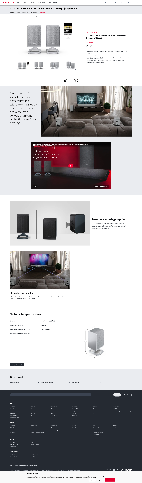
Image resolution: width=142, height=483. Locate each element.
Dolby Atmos (13, 415)
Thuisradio (116, 427)
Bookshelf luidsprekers (98, 432)
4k (93, 408)
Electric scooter (14, 444)
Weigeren (92, 480)
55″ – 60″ (33, 411)
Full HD (94, 411)
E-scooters (33, 459)
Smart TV (74, 415)
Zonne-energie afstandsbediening (122, 411)
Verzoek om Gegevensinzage (73, 470)
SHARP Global (33, 465)
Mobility (32, 2)
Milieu (57, 470)
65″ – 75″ (33, 408)
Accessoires (13, 446)
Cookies (62, 470)
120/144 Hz (54, 415)
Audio (24, 2)
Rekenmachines (119, 2)
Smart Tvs (33, 456)
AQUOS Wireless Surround (37, 432)
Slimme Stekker (14, 456)
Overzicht (12, 12)
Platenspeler (96, 434)
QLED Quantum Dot (56, 411)
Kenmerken (25, 12)
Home (11, 16)
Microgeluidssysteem (98, 427)
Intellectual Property (35, 470)
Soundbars (33, 430)
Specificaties (34, 12)
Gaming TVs (13, 413)
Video (18, 12)
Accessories (75, 430)
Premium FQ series (15, 411)
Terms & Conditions (15, 470)
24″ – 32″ (33, 415)
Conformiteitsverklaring (48, 470)
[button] (75, 70)
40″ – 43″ (33, 413)
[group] (46, 39)
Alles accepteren (110, 480)
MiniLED (12, 408)
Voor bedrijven (109, 2)
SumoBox (12, 432)
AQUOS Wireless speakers (119, 408)
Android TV (75, 408)
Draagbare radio (117, 430)
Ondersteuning (53, 2)
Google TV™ (75, 411)
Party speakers (55, 427)
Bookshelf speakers (56, 430)
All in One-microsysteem (99, 430)
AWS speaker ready (14, 417)
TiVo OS (74, 413)
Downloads (42, 12)
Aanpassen (100, 480)
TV (18, 2)
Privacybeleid (24, 470)
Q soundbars (34, 427)
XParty (11, 430)
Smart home (41, 2)
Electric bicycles (35, 444)
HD (93, 413)
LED (52, 413)
